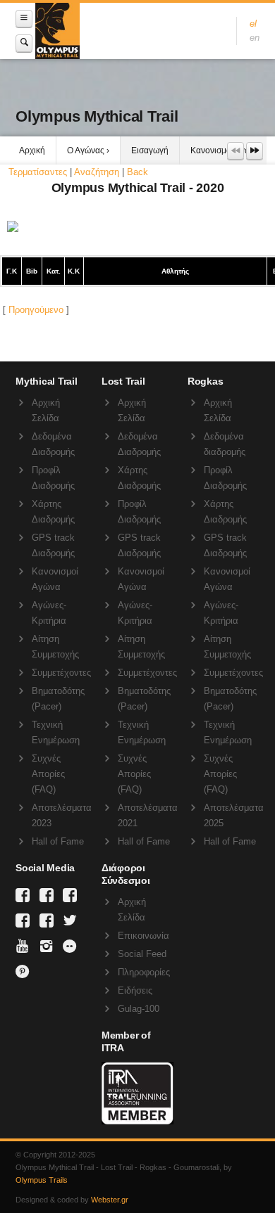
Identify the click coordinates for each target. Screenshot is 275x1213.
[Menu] (24, 18)
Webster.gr (109, 1199)
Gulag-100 (138, 1008)
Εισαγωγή (150, 150)
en (254, 37)
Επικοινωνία (143, 935)
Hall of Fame (58, 841)
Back (137, 172)
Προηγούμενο (35, 309)
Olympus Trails (42, 1180)
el (253, 23)
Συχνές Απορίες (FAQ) (48, 774)
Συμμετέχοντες (61, 672)
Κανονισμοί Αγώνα (225, 150)
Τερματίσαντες (37, 172)
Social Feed (142, 954)
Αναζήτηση (96, 172)
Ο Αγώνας (85, 150)
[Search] (24, 43)
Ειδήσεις (135, 990)
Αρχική (32, 150)
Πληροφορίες (144, 972)
